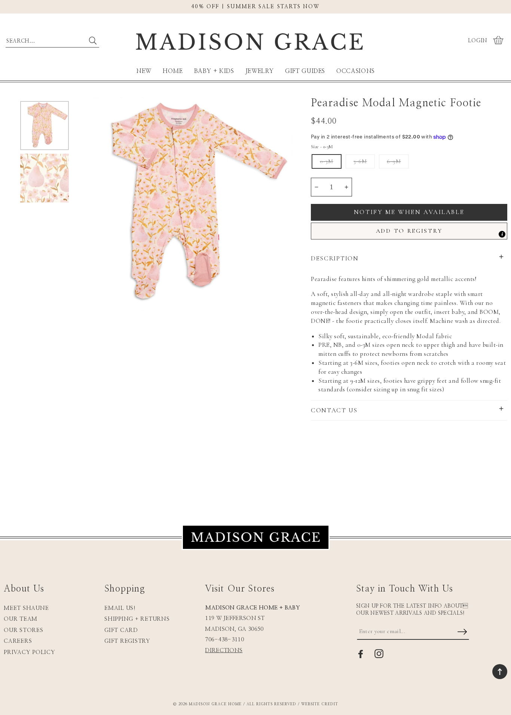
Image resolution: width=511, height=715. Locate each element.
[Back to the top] (499, 671)
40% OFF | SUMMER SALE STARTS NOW (255, 6)
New (144, 71)
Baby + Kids (214, 71)
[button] (499, 40)
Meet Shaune (26, 608)
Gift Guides (305, 71)
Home (173, 71)
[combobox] (52, 39)
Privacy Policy (29, 652)
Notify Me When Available (409, 212)
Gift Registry (127, 641)
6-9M (394, 161)
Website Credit (319, 704)
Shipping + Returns (137, 619)
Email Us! (120, 608)
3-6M (360, 161)
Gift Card (121, 630)
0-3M (326, 161)
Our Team (20, 619)
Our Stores (23, 630)
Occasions (355, 71)
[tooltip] (502, 234)
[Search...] (92, 40)
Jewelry (259, 71)
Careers (18, 641)
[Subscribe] (462, 632)
